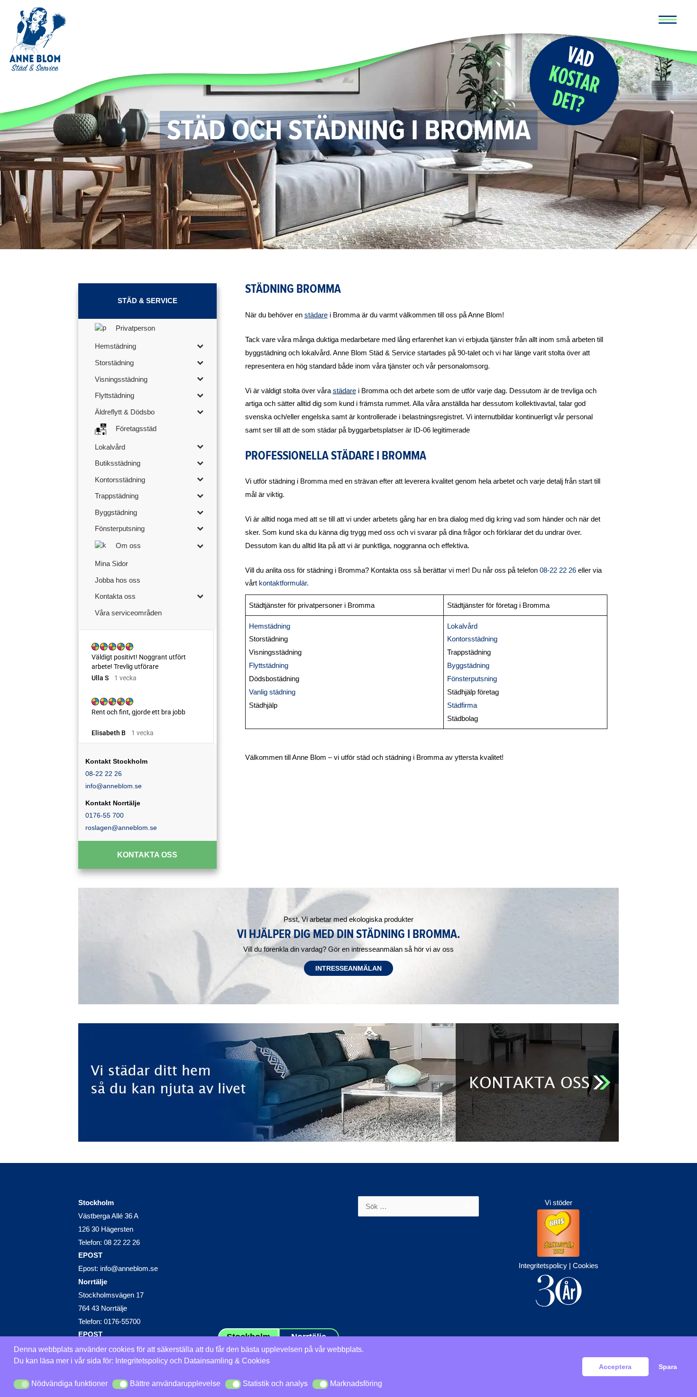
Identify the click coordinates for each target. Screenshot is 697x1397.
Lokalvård (462, 626)
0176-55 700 (104, 815)
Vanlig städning (272, 692)
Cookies (585, 1266)
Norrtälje (92, 1282)
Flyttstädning (268, 665)
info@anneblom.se (113, 786)
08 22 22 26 (122, 1242)
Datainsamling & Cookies (227, 1361)
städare (344, 391)
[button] (21, 1384)
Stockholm (96, 1203)
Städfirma (462, 705)
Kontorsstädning (472, 639)
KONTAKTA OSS (147, 855)
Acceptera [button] (615, 1366)
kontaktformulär (283, 583)
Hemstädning (269, 626)
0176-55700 (122, 1321)
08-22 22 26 (103, 773)
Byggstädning (468, 665)
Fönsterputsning (472, 679)
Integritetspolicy (141, 1361)
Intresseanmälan (348, 968)
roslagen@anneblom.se (121, 827)
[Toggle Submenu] (200, 345)
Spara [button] (668, 1366)
